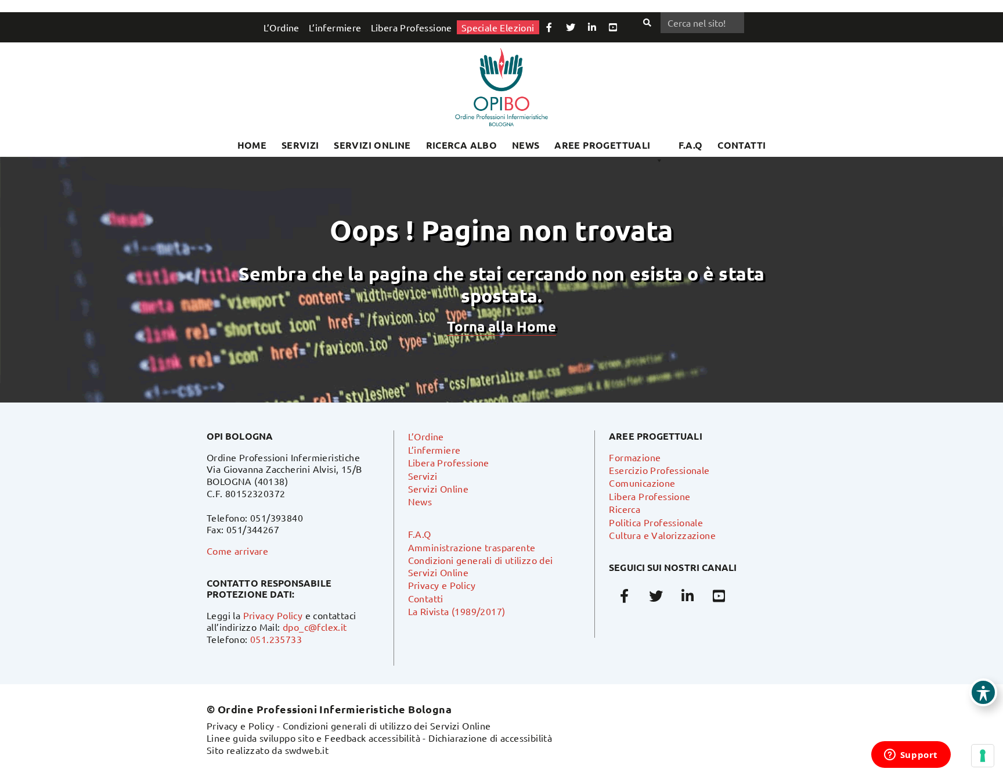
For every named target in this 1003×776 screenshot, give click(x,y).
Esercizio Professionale (659, 470)
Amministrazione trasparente (472, 547)
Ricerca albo (461, 145)
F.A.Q (691, 145)
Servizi (300, 145)
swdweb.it (307, 750)
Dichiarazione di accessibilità (490, 737)
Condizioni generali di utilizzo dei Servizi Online (387, 725)
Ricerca (624, 509)
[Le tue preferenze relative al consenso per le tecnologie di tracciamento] (983, 756)
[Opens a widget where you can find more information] (911, 755)
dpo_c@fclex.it (315, 627)
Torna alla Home (501, 326)
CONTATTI (741, 145)
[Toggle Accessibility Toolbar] (983, 692)
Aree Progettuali (602, 145)
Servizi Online (372, 145)
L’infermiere (335, 27)
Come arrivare (237, 550)
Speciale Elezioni (498, 27)
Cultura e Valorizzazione (662, 535)
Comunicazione (642, 482)
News (526, 145)
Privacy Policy (273, 615)
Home (252, 145)
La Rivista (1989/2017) (457, 611)
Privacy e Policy (441, 585)
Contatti (425, 598)
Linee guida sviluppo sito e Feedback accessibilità (313, 737)
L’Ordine (282, 27)
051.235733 (276, 639)
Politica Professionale (656, 522)
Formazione (635, 457)
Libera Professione (411, 27)
